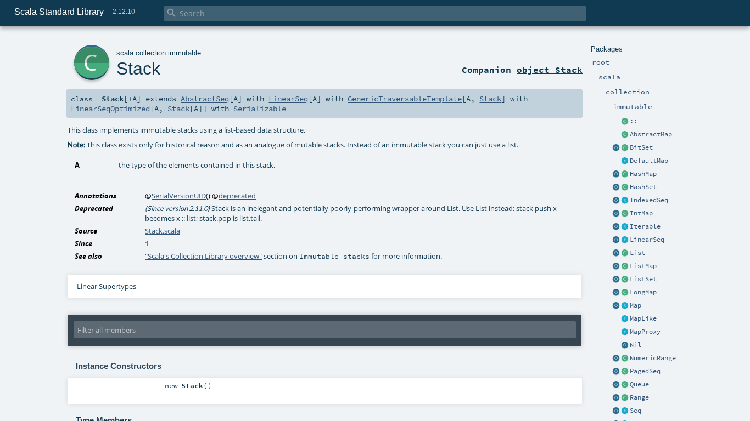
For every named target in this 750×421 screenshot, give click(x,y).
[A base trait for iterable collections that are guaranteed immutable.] (624, 227)
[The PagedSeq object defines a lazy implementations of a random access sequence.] (616, 371)
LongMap (643, 292)
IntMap (641, 213)
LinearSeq (647, 239)
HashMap (643, 174)
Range (639, 397)
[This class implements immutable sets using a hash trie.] (624, 187)
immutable (184, 53)
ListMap (643, 266)
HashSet (643, 187)
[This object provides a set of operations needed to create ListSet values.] (616, 279)
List (637, 253)
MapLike (643, 318)
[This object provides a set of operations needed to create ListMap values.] (616, 266)
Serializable (259, 108)
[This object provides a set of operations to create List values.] (616, 253)
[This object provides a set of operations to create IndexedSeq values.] (616, 200)
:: (633, 121)
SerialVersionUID (179, 196)
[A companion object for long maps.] (616, 292)
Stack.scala (162, 231)
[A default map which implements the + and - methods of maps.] (624, 161)
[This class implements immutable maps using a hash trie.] (624, 174)
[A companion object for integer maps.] (616, 213)
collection (151, 53)
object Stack (550, 69)
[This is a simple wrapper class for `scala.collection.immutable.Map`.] (624, 332)
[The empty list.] (624, 345)
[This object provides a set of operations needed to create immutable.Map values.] (616, 305)
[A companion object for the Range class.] (616, 398)
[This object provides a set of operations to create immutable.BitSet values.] (616, 148)
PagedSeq (645, 371)
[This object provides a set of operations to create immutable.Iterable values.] (616, 227)
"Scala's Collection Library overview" (203, 256)
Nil (635, 345)
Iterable (645, 226)
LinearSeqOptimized (110, 108)
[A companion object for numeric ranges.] (616, 358)
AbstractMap (651, 134)
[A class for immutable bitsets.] (624, 148)
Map (635, 305)
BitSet (641, 147)
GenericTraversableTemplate (405, 99)
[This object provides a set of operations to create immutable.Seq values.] (616, 411)
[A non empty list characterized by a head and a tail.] (624, 121)
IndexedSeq (649, 200)
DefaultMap (649, 160)
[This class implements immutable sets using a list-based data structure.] (624, 279)
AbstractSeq (205, 99)
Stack (138, 68)
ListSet (643, 279)
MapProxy (645, 331)
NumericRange (653, 358)
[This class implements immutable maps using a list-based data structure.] (624, 266)
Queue (639, 384)
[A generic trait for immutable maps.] (624, 305)
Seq (635, 410)
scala (124, 53)
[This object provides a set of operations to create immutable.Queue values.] (616, 384)
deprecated (237, 196)
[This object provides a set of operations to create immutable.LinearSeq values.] (616, 240)
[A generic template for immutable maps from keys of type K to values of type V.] (624, 319)
